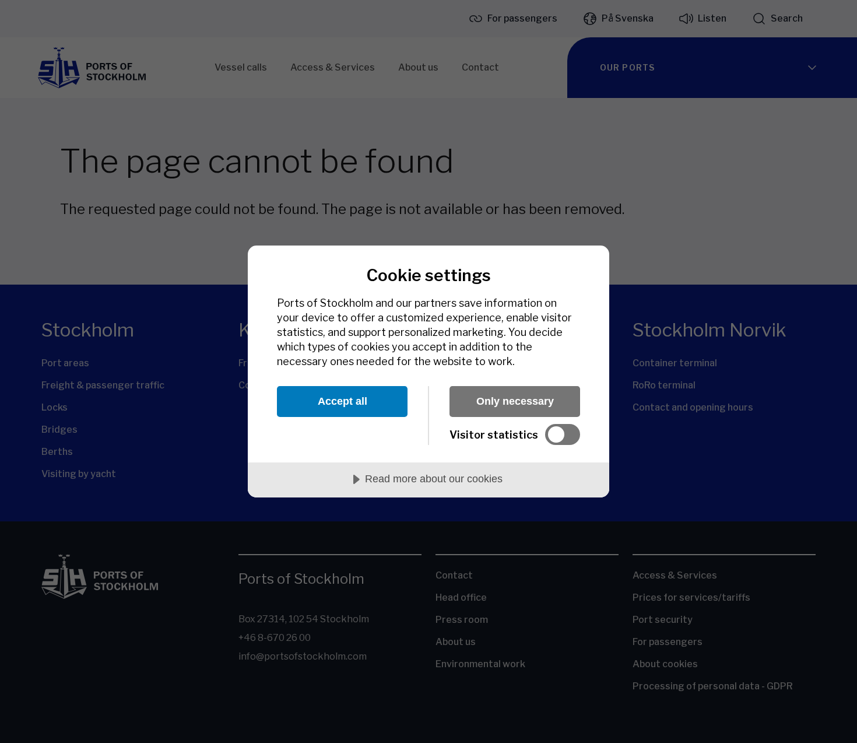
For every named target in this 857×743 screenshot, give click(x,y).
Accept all (342, 401)
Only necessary (515, 401)
